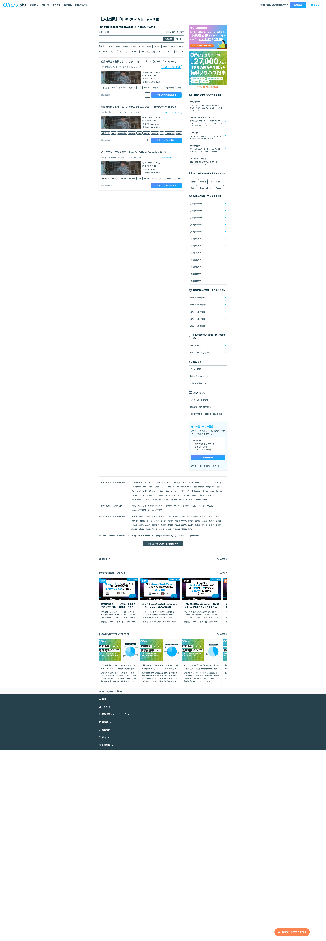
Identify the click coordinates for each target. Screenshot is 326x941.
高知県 (218, 525)
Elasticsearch (198, 486)
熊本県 (154, 529)
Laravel (204, 482)
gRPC (145, 491)
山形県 (149, 46)
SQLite (141, 495)
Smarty (191, 499)
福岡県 (134, 529)
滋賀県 (211, 520)
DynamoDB (181, 486)
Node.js (162, 52)
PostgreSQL (151, 52)
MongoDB (210, 486)
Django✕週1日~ (192, 535)
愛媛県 (211, 525)
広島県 (184, 525)
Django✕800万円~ (139, 510)
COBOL (167, 495)
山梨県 (170, 520)
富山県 (149, 520)
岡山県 (177, 525)
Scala (162, 491)
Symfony (219, 491)
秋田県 (141, 46)
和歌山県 (155, 525)
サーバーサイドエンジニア (171, 67)
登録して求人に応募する (166, 95)
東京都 (158, 82)
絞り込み (169, 39)
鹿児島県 (176, 529)
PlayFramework (203, 499)
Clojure (149, 495)
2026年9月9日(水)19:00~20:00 (163, 621)
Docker (146, 88)
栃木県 (173, 46)
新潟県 (142, 520)
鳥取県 (163, 525)
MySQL (134, 52)
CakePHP (170, 486)
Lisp (161, 495)
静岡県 (191, 520)
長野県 (177, 520)
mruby (166, 499)
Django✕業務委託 (162, 535)
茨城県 (165, 46)
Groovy (148, 499)
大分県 (161, 529)
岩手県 (125, 46)
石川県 (156, 520)
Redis (151, 486)
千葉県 (209, 516)
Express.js (210, 491)
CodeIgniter (171, 491)
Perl (160, 499)
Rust (189, 486)
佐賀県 (141, 529)
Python (114, 52)
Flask (217, 486)
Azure (178, 88)
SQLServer (153, 491)
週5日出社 (105, 88)
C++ (163, 486)
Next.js (203, 181)
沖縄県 (184, 529)
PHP (142, 52)
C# (215, 482)
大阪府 (153, 82)
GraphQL (221, 482)
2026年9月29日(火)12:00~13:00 (122, 621)
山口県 (191, 525)
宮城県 (133, 46)
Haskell (194, 495)
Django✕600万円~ (189, 505)
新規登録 (298, 4)
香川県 (204, 525)
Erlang (201, 495)
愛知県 (197, 520)
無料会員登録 (208, 457)
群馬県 (180, 46)
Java (127, 52)
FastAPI (181, 491)
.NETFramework (197, 491)
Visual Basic (177, 495)
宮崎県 (168, 529)
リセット (178, 39)
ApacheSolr (176, 499)
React (193, 181)
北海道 (109, 46)
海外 (190, 529)
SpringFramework (139, 486)
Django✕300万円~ (139, 505)
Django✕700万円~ (206, 505)
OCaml (208, 495)
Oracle (157, 486)
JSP (187, 491)
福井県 (163, 520)
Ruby (170, 52)
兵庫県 (141, 525)
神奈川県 (135, 520)
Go (121, 52)
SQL (210, 482)
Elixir (156, 495)
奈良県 (148, 525)
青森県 (117, 46)
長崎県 (148, 529)
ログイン (315, 4)
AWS (139, 88)
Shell (155, 499)
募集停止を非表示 (177, 32)
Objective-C (136, 491)
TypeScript (169, 88)
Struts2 (216, 495)
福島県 (157, 46)
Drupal (186, 495)
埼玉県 (203, 516)
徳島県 (197, 525)
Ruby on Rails (181, 52)
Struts (134, 495)
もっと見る (222, 558)
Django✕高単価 (177, 535)
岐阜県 (184, 520)
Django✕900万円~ (156, 510)
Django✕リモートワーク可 (142, 535)
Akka (184, 499)
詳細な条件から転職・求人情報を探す (163, 543)
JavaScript (122, 88)
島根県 (170, 525)
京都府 (218, 520)
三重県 (204, 520)
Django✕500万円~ (172, 505)
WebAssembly (137, 499)
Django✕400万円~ (156, 505)
